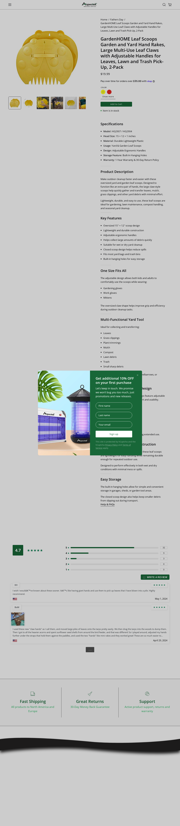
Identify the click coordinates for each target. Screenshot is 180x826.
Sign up (114, 434)
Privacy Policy (111, 445)
